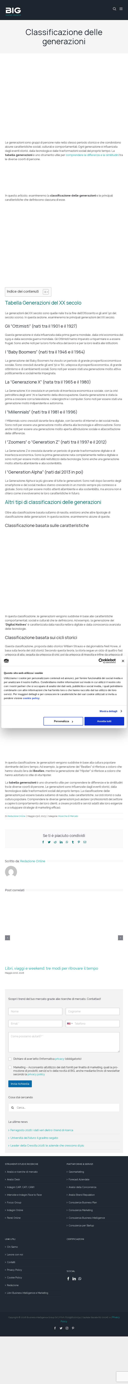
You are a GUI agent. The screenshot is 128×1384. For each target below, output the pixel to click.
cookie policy (31, 698)
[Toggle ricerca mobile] (114, 9)
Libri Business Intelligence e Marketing (27, 1293)
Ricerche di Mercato (68, 816)
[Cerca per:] (64, 1107)
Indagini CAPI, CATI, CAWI (20, 1187)
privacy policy (36, 1074)
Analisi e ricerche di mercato (22, 1171)
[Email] (85, 842)
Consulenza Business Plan (83, 1202)
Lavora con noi (15, 1254)
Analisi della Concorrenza (82, 1187)
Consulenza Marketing (81, 1210)
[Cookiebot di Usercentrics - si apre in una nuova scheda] (101, 660)
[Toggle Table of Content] (44, 292)
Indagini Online (15, 1210)
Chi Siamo (12, 1247)
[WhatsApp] (67, 842)
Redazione (12, 1285)
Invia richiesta (20, 1083)
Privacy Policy (14, 1270)
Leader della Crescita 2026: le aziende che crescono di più (47, 1145)
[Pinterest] (79, 842)
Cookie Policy (14, 1277)
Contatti (11, 1262)
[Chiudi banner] (123, 661)
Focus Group (14, 1202)
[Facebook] (43, 842)
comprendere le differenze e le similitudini (92, 155)
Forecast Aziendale (79, 1179)
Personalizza (61, 721)
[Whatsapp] (79, 1278)
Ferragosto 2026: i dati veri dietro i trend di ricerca (41, 1130)
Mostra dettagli (109, 711)
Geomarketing (76, 1171)
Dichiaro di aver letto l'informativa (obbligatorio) (47, 1058)
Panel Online (13, 1218)
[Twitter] (49, 842)
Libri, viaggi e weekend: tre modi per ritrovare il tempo (51, 968)
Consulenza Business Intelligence (87, 1218)
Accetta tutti (104, 721)
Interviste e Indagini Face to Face (24, 1195)
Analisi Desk (13, 1179)
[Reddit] (55, 842)
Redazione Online (16, 816)
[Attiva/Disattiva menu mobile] (121, 9)
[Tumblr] (73, 842)
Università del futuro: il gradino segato (34, 1137)
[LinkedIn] (61, 842)
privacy (60, 1058)
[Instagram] (67, 1328)
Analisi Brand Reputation (82, 1195)
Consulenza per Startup (81, 1225)
